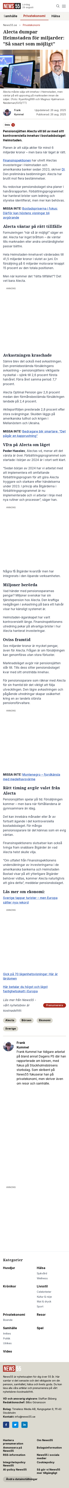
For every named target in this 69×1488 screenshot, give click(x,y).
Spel (40, 1328)
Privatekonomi (34, 16)
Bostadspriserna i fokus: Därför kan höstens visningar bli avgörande (30, 213)
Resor (41, 1314)
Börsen (26, 1020)
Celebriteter (44, 1291)
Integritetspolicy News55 (14, 1464)
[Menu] (64, 6)
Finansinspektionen (17, 160)
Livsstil (42, 1286)
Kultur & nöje (44, 1296)
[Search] (58, 6)
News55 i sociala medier (48, 1456)
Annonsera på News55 (12, 1449)
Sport (40, 1306)
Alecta (9, 1020)
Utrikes (7, 1343)
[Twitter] (15, 1425)
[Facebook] (6, 1425)
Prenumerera (54, 1005)
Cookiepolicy (45, 1462)
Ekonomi (44, 1020)
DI (63, 169)
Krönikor (9, 1286)
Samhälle (10, 16)
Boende (8, 1320)
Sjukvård (42, 1273)
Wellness (42, 1278)
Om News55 (45, 1440)
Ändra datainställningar (19, 1479)
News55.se (10, 25)
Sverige (10, 1028)
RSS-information (14, 1455)
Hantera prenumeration (13, 1442)
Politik (6, 1338)
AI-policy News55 (15, 1469)
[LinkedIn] (24, 1425)
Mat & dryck (44, 1301)
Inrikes (7, 1333)
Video (7, 1351)
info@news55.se (25, 1416)
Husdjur (9, 1268)
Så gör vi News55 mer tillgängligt (48, 1471)
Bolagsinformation (49, 1447)
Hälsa (55, 16)
